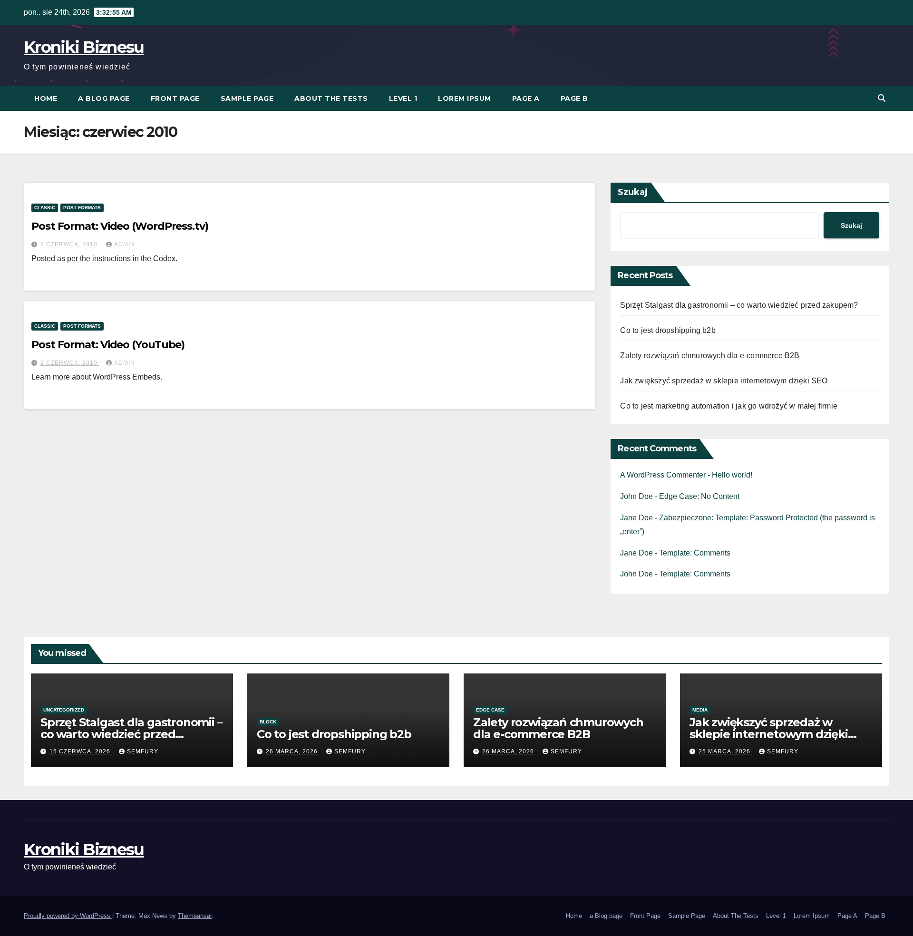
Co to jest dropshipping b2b (667, 330)
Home (45, 98)
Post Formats (82, 207)
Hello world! (732, 475)
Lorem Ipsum (464, 98)
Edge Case (490, 709)
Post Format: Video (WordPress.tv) (119, 226)
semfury (142, 751)
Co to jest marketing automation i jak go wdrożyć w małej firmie (728, 406)
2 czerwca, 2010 (69, 363)
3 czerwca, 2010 (69, 244)
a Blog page (104, 98)
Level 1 (403, 98)
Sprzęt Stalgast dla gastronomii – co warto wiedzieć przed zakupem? (739, 305)
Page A (526, 98)
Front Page (175, 98)
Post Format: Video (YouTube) (108, 344)
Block (268, 721)
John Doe (636, 496)
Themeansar (195, 915)
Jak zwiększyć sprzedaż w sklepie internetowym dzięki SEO (723, 381)
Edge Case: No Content (699, 496)
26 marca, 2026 (293, 751)
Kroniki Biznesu (84, 47)
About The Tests (331, 98)
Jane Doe (636, 518)
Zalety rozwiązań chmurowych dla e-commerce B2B (709, 355)
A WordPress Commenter (663, 475)
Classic (44, 207)
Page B (574, 98)
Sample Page (247, 98)
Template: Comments (694, 553)
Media (700, 709)
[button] (881, 98)
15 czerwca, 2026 (80, 751)
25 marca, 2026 (725, 751)
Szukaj (633, 192)
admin (124, 244)
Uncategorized (63, 709)
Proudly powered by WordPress (68, 915)
